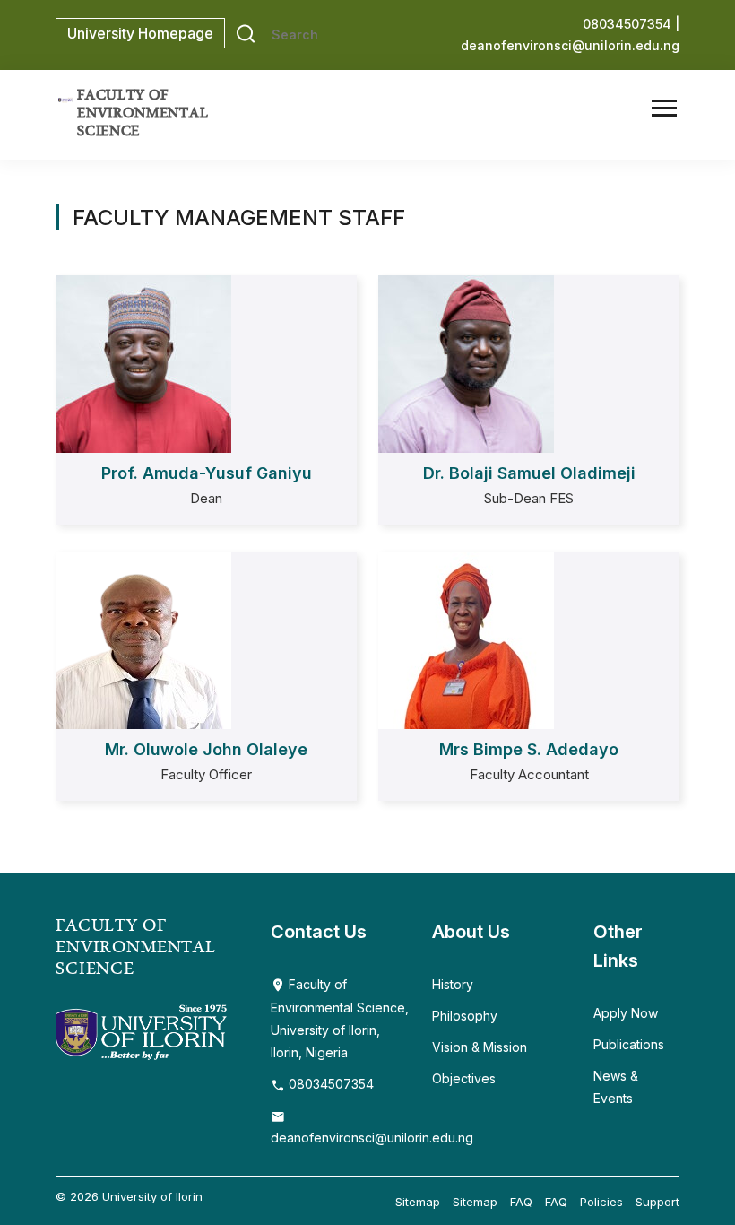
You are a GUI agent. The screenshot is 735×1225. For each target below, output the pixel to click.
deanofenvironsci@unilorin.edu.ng (570, 45)
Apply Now (625, 1013)
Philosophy (464, 1015)
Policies (601, 1202)
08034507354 (329, 1083)
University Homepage (140, 33)
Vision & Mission (479, 1047)
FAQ (521, 1202)
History (452, 984)
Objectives (464, 1078)
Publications (628, 1044)
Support (657, 1202)
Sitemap (417, 1202)
